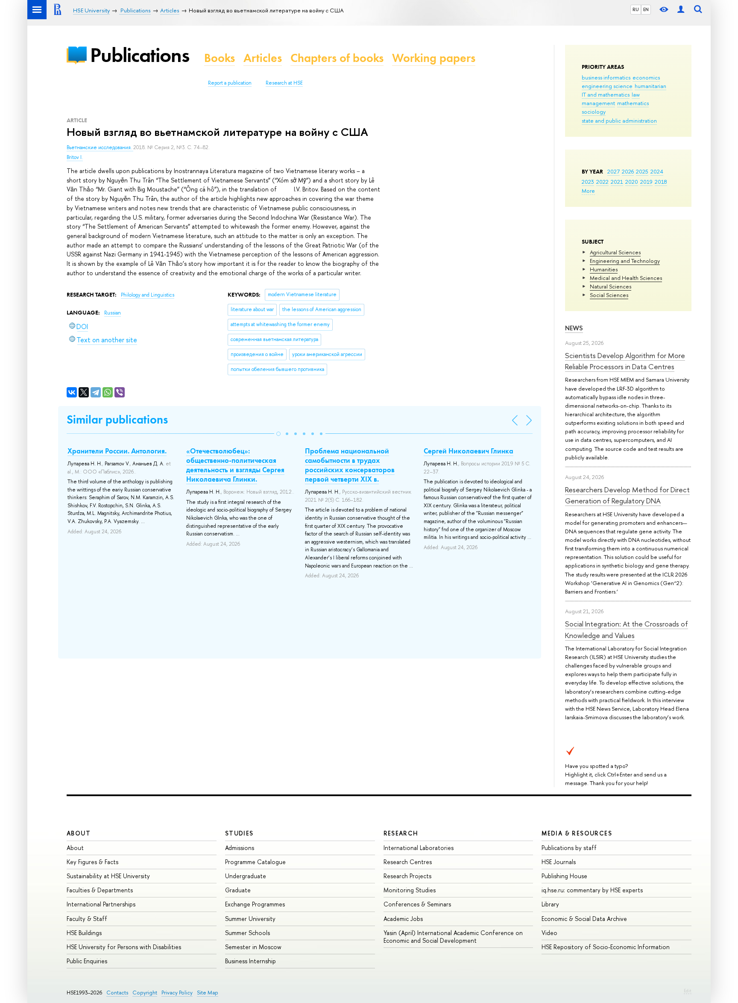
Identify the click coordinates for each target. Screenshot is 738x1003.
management (598, 103)
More (588, 190)
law (636, 94)
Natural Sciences (610, 286)
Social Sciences (609, 295)
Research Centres (408, 862)
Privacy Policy (177, 992)
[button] (278, 433)
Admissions (239, 848)
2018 (661, 181)
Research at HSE (284, 82)
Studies (239, 833)
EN (646, 9)
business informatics (606, 77)
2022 (602, 181)
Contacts (117, 992)
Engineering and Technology (625, 261)
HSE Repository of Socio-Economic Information (606, 947)
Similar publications (117, 419)
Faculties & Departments (100, 890)
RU (636, 9)
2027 (613, 171)
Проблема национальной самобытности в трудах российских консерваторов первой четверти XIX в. (350, 465)
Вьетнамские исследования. (100, 147)
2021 (617, 181)
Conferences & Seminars (417, 904)
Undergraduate (245, 876)
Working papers (433, 57)
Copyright (144, 992)
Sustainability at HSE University (108, 876)
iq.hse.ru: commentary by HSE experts (592, 890)
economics (646, 77)
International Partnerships (101, 904)
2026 (628, 171)
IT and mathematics (606, 94)
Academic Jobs (403, 919)
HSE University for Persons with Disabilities (124, 947)
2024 (656, 171)
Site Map (207, 992)
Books (219, 57)
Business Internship (250, 961)
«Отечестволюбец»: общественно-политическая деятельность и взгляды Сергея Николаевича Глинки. (235, 465)
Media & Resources (577, 833)
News (574, 328)
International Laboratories (419, 848)
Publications (139, 55)
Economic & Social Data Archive (584, 919)
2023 (588, 181)
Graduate (238, 890)
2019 (646, 181)
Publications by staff (569, 848)
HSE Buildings (84, 933)
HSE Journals (559, 862)
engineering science (607, 86)
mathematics (633, 103)
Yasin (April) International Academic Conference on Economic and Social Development (453, 936)
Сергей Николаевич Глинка (468, 451)
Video (549, 933)
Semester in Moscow (253, 947)
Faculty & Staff (87, 919)
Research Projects (407, 876)
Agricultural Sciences (615, 252)
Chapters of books (337, 57)
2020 (631, 181)
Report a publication (230, 82)
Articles (262, 57)
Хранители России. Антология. (117, 451)
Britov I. (75, 157)
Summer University (250, 919)
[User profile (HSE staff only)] (680, 9)
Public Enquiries (87, 961)
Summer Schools (247, 933)
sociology (594, 111)
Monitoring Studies (410, 890)
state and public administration (619, 120)
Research (401, 833)
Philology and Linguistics (147, 294)
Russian (112, 312)
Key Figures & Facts (92, 862)
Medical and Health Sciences (626, 278)
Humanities (604, 269)
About (79, 833)
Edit (687, 991)
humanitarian (650, 86)
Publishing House (564, 876)
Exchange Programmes (255, 904)
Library (550, 904)
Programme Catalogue (255, 862)
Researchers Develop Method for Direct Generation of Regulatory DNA (627, 495)
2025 (642, 171)
